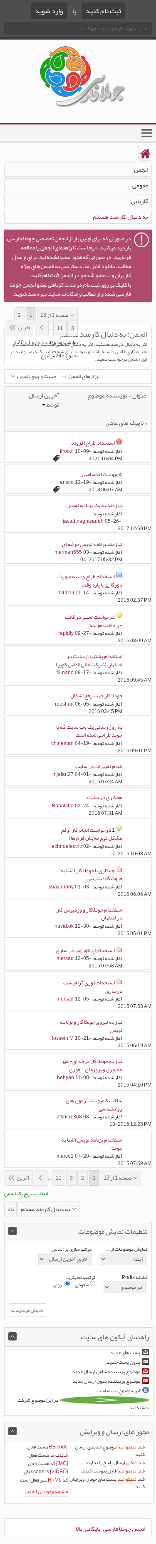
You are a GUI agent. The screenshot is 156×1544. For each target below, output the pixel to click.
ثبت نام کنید (103, 11)
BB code (58, 1447)
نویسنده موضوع (107, 395)
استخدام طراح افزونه (93, 443)
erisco (67, 482)
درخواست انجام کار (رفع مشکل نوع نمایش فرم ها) (91, 834)
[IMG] (62, 1463)
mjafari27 (63, 774)
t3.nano (65, 672)
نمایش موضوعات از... (127, 1249)
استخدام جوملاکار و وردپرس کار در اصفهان (89, 914)
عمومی (140, 185)
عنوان (139, 395)
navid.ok (64, 926)
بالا (10, 1209)
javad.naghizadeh (83, 521)
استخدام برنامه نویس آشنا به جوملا (91, 1144)
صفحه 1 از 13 (54, 315)
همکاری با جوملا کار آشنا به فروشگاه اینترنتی (91, 874)
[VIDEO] (59, 1472)
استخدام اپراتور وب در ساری (85, 950)
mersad (65, 958)
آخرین (24, 328)
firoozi (67, 451)
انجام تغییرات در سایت (98, 766)
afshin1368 (69, 1117)
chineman (62, 743)
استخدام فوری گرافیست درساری (92, 986)
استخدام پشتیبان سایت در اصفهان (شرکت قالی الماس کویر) (89, 660)
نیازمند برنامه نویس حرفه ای (92, 544)
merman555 (68, 552)
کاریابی (139, 201)
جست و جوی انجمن (36, 376)
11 (60, 328)
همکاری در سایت (104, 797)
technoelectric (66, 846)
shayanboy (61, 887)
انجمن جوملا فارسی (124, 1528)
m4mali (65, 593)
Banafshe (63, 806)
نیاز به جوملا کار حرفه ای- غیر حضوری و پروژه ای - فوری (92, 1065)
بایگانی (92, 1528)
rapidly (66, 633)
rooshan (64, 704)
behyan (65, 1077)
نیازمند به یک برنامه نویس (94, 505)
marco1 (65, 1156)
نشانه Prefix (134, 1277)
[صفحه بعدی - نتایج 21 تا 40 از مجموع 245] (42, 327)
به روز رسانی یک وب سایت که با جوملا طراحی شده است (89, 731)
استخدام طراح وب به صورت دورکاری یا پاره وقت (89, 580)
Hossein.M (62, 1038)
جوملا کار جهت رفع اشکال (96, 695)
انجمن (141, 169)
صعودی (82, 1284)
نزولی (58, 1284)
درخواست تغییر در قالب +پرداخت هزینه (93, 621)
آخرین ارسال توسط (44, 400)
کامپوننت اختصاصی (102, 474)
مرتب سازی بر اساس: (71, 1249)
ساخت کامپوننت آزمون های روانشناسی (94, 1104)
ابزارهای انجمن (84, 376)
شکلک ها (59, 1455)
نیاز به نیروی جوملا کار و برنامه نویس (91, 1026)
